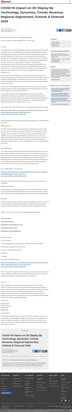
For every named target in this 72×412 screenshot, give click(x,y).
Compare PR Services (4, 389)
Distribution (4, 386)
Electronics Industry (19, 360)
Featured (27, 381)
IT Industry (27, 360)
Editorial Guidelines (54, 381)
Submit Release (6, 392)
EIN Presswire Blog (65, 382)
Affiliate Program (41, 382)
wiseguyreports (55, 79)
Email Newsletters (41, 387)
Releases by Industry (28, 384)
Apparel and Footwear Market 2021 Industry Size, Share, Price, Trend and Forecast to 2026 (60, 90)
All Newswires (16, 378)
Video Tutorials (53, 383)
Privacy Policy (30, 406)
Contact (63, 394)
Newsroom (63, 385)
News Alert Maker (41, 390)
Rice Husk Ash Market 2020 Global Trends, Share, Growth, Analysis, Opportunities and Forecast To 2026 (60, 95)
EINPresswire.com (26, 37)
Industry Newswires (18, 386)
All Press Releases (29, 378)
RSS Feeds (39, 385)
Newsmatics (56, 406)
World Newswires (17, 381)
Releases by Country (28, 388)
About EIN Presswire (63, 379)
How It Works (4, 378)
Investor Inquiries (65, 387)
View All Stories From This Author (59, 104)
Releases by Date (29, 395)
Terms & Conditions (6, 406)
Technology (34, 360)
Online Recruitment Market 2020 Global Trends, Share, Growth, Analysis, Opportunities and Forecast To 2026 (60, 100)
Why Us (3, 381)
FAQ (50, 378)
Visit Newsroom (55, 61)
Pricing (2, 383)
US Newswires (16, 383)
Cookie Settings (5, 407)
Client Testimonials (53, 386)
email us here (4, 310)
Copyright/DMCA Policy (18, 406)
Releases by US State (29, 392)
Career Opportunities (64, 391)
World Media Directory (40, 379)
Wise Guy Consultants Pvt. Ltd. (8, 30)
